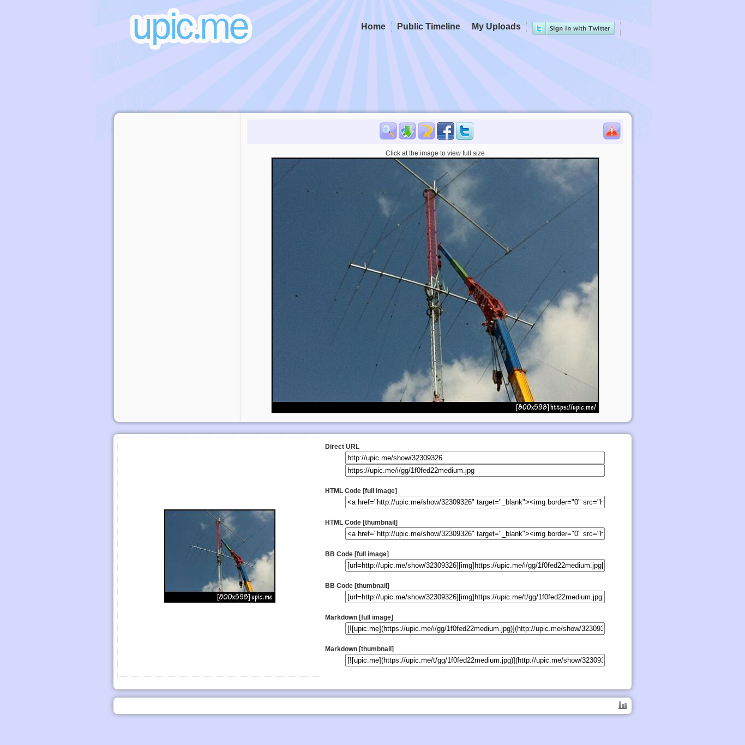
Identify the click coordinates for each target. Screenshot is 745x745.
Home (373, 26)
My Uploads (496, 26)
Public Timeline (428, 26)
